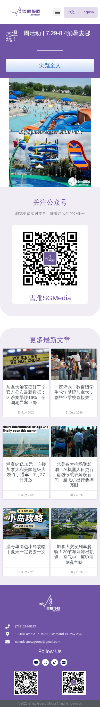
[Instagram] (45, 662)
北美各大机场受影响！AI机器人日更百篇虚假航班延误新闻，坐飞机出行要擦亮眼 (74, 475)
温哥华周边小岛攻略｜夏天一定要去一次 (26, 549)
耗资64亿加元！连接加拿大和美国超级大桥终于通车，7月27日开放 (26, 472)
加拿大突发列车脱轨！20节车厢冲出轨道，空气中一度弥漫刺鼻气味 (74, 554)
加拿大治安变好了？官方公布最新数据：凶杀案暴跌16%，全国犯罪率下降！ (26, 395)
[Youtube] (36, 662)
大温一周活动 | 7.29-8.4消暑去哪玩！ (48, 36)
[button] (57, 12)
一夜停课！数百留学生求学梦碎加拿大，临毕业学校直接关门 (74, 392)
